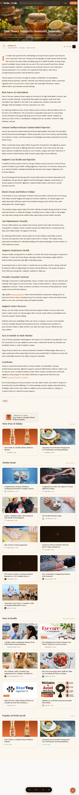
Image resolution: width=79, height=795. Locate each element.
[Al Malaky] (4, 46)
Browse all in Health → (69, 618)
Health (9, 8)
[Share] (48, 789)
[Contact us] (72, 790)
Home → (73, 716)
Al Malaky (11, 45)
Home (4, 8)
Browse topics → (70, 463)
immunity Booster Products (17, 377)
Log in (65, 3)
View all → (72, 424)
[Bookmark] (43, 789)
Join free (73, 3)
